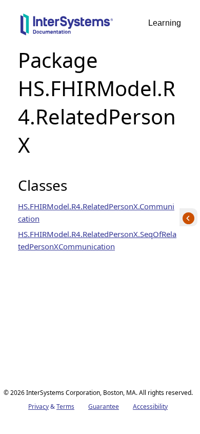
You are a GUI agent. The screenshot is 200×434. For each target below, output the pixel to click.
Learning (164, 23)
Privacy (38, 406)
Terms (65, 406)
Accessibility (150, 406)
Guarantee (103, 406)
